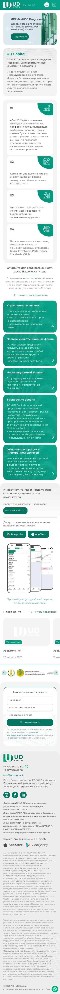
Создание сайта (11, 989)
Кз (29, 4)
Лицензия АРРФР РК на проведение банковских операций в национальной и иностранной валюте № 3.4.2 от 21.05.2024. (29, 816)
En (33, 4)
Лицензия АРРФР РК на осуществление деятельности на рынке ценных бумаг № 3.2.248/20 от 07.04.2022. (24, 806)
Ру (24, 4)
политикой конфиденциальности (22, 733)
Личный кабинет (15, 510)
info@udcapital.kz (14, 775)
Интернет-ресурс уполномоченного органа (26, 832)
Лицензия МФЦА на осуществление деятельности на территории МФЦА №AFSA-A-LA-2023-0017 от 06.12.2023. (28, 826)
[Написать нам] (55, 989)
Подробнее (20, 36)
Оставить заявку (30, 722)
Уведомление (12, 650)
